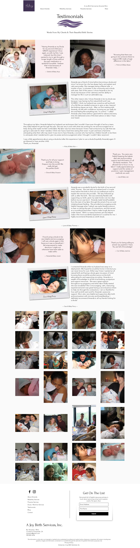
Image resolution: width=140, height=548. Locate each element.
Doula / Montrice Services (34, 505)
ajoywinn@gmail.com (33, 533)
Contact (30, 512)
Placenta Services (33, 502)
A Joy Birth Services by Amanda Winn (96, 6)
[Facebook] (30, 492)
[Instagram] (34, 492)
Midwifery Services (33, 499)
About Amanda (32, 497)
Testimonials (31, 507)
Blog (29, 510)
